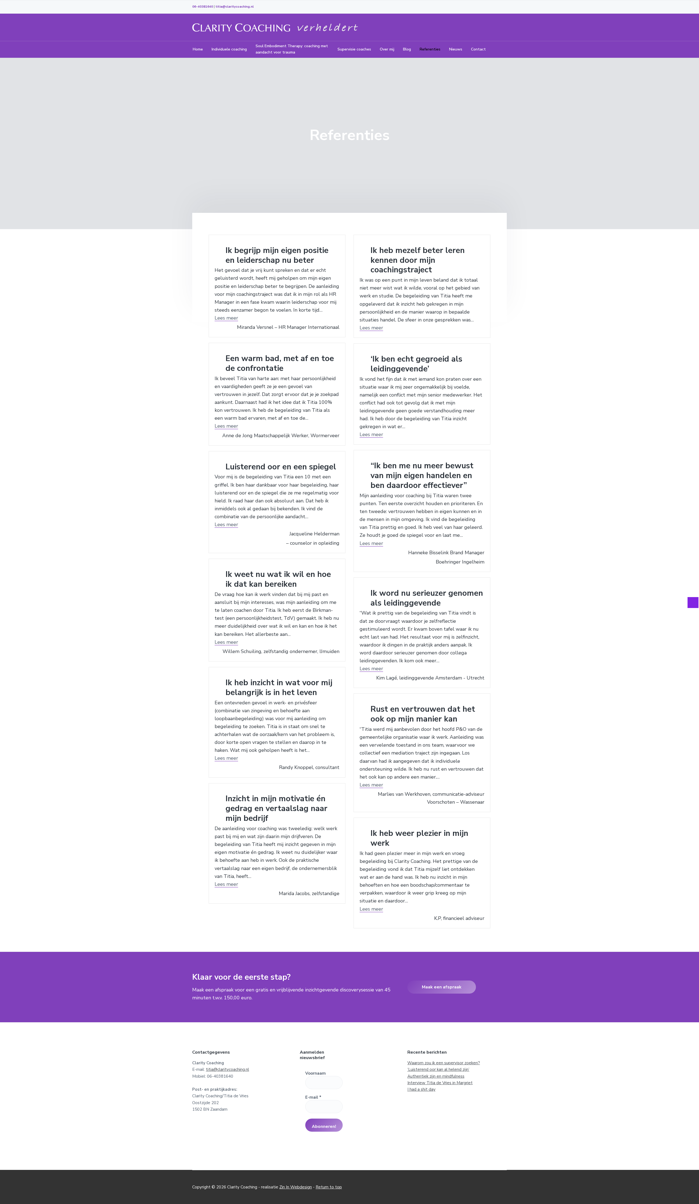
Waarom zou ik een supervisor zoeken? (443, 1063)
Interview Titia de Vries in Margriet (440, 1083)
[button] (226, 318)
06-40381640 (202, 6)
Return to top (329, 1187)
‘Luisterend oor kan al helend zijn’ (438, 1069)
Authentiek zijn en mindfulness (435, 1076)
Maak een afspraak (441, 987)
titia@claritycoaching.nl (234, 6)
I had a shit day (421, 1089)
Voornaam (315, 1073)
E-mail (313, 1097)
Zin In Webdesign (295, 1187)
